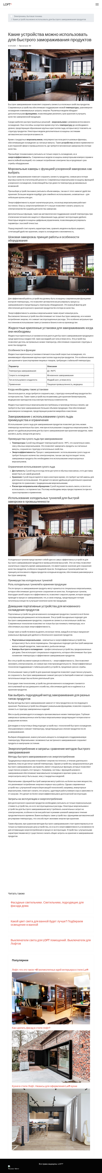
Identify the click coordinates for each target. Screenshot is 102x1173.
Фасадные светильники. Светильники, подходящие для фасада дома (47, 904)
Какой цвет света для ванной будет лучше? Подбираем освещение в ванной (47, 922)
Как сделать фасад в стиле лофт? (31, 1027)
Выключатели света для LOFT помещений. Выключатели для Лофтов (51, 941)
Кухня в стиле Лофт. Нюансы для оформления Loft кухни (44, 1086)
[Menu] (97, 4)
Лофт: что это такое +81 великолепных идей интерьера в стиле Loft (50, 969)
